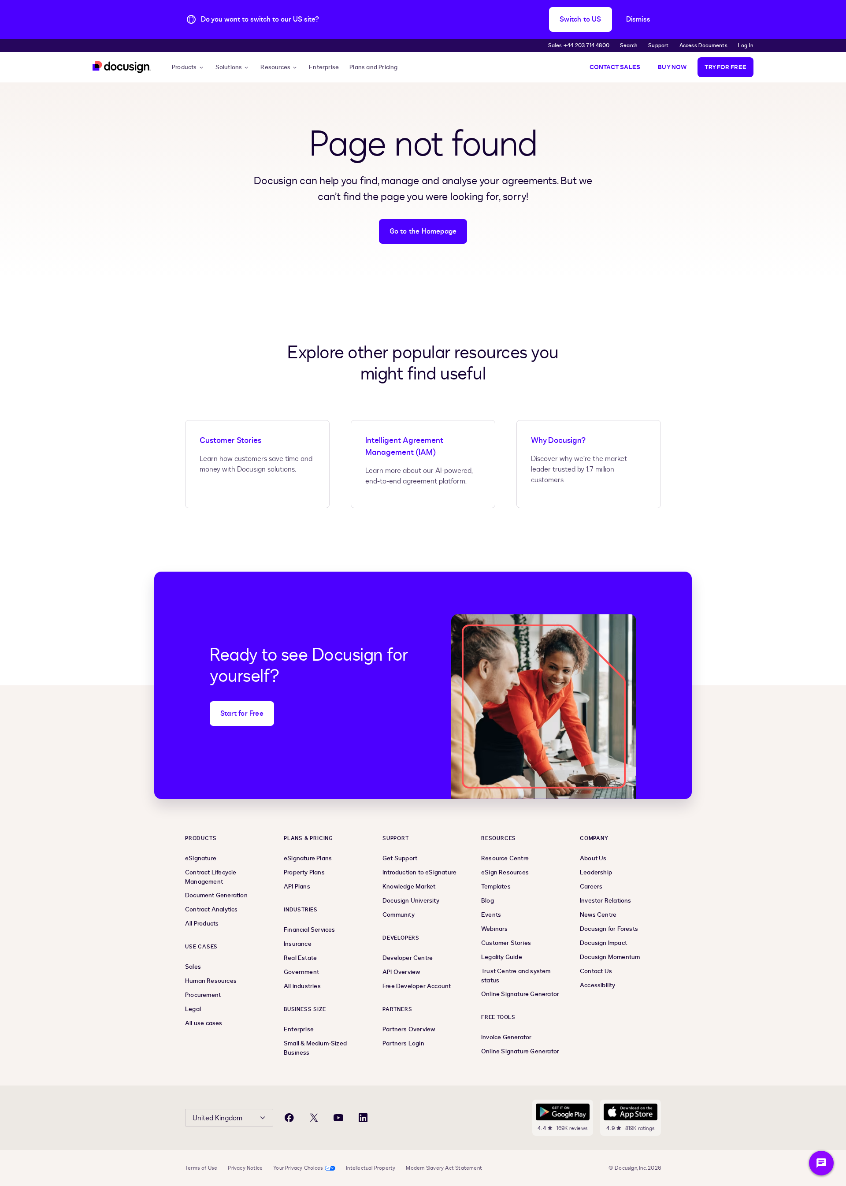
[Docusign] (122, 67)
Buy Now (672, 67)
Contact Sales (615, 67)
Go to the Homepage (423, 231)
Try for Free (725, 67)
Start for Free (241, 713)
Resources (275, 67)
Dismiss (638, 19)
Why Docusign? (558, 440)
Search (629, 45)
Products (184, 67)
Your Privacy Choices (298, 1167)
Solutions (228, 67)
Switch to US (580, 19)
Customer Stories (230, 440)
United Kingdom (217, 1118)
